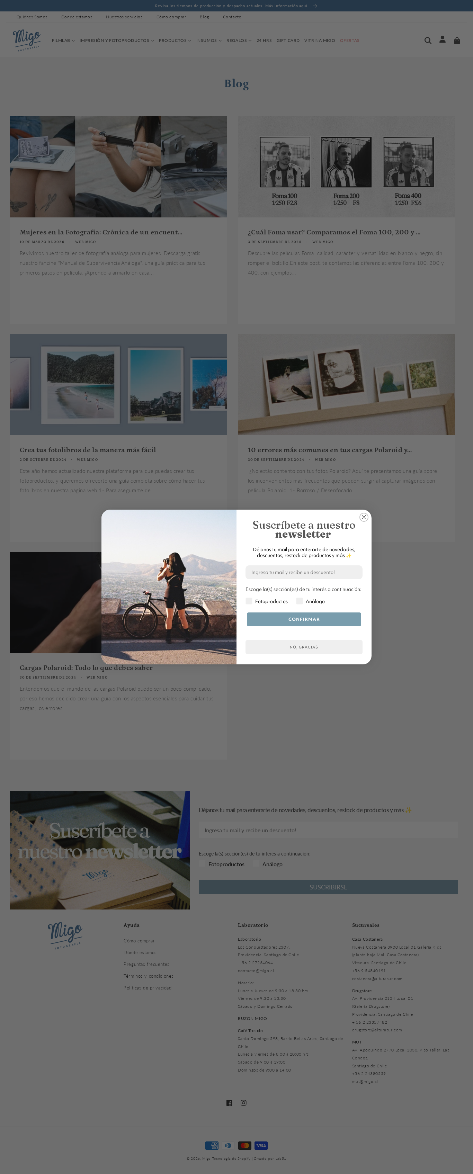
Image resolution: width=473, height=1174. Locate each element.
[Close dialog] (364, 517)
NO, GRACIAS (304, 647)
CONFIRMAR (304, 619)
